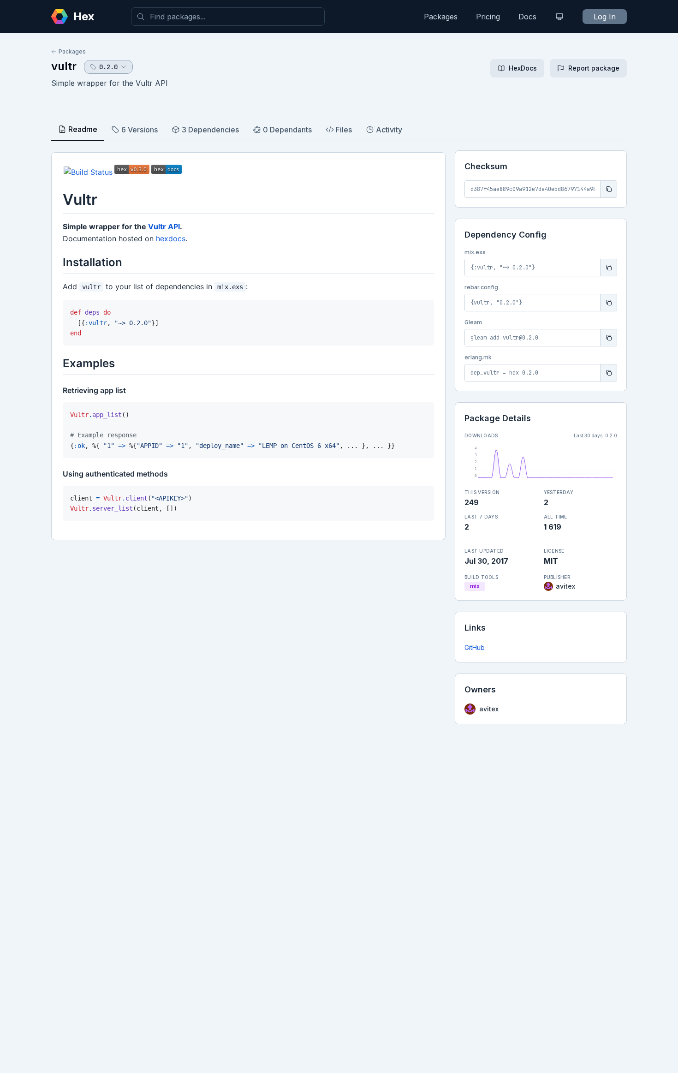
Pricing (488, 16)
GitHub (474, 647)
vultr (64, 66)
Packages (441, 16)
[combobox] (228, 16)
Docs (527, 16)
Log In (605, 16)
